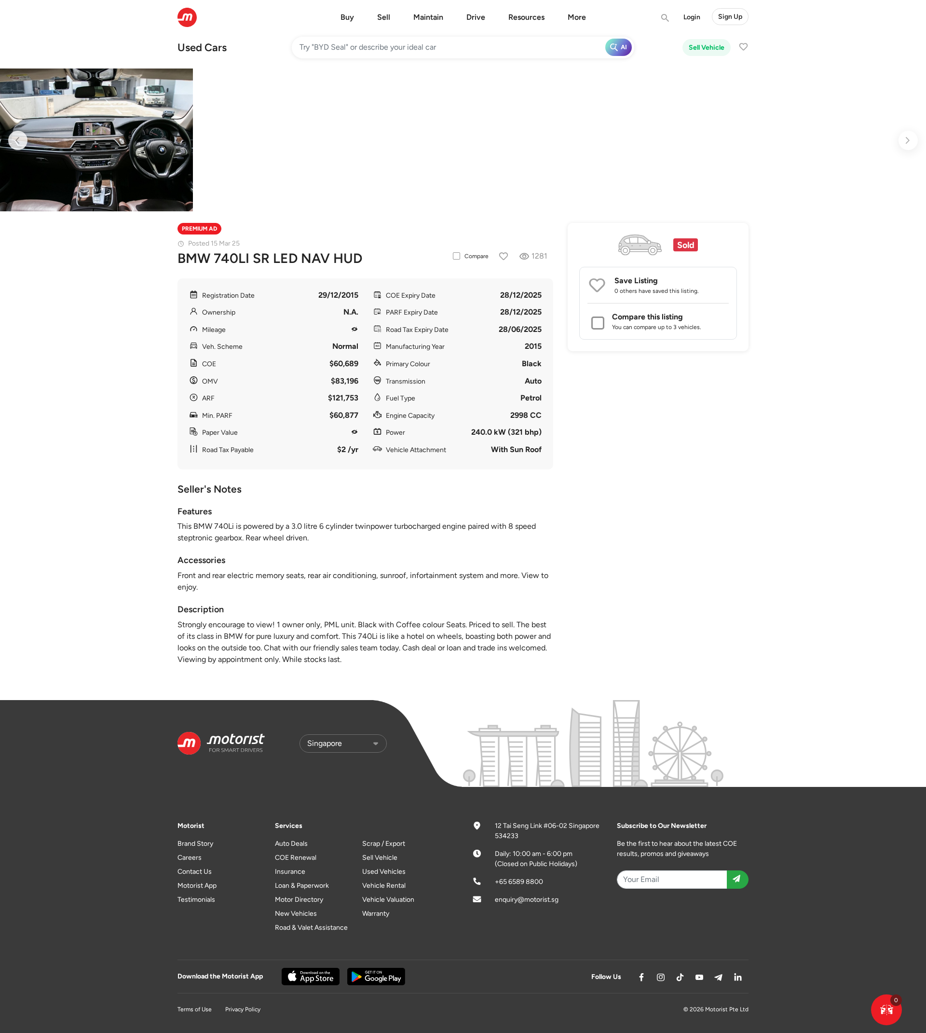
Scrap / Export (383, 844)
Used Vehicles (384, 872)
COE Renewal (295, 858)
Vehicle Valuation (388, 899)
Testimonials (196, 899)
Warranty (375, 913)
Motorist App (197, 885)
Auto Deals (291, 844)
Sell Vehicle (706, 47)
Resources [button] (526, 17)
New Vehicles (296, 913)
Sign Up (730, 17)
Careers (189, 858)
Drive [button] (475, 17)
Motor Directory (299, 899)
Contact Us (194, 872)
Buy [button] (347, 17)
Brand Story (195, 844)
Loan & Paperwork (302, 885)
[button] (886, 1009)
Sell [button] (383, 17)
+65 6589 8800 (519, 882)
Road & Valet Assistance (311, 927)
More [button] (577, 17)
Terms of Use (194, 1009)
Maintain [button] (428, 17)
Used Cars (202, 47)
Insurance (290, 872)
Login (691, 17)
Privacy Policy (242, 1009)
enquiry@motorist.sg (526, 899)
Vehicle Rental (384, 885)
